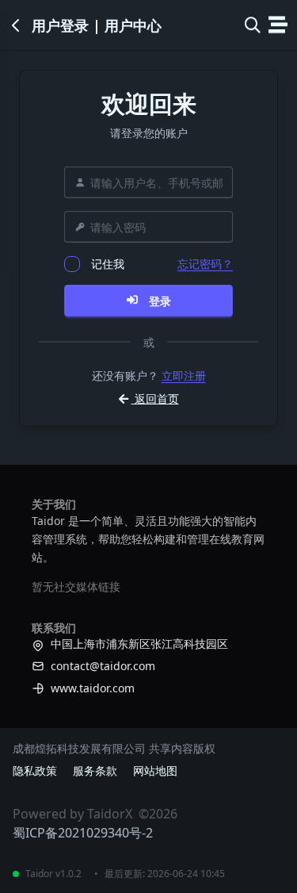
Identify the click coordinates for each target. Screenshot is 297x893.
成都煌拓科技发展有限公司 (79, 748)
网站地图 (155, 770)
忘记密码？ (205, 263)
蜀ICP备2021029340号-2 (83, 832)
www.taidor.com (93, 688)
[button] (252, 25)
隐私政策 (35, 770)
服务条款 (95, 770)
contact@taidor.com (103, 665)
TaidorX (109, 813)
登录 (160, 301)
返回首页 (155, 398)
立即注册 (184, 375)
